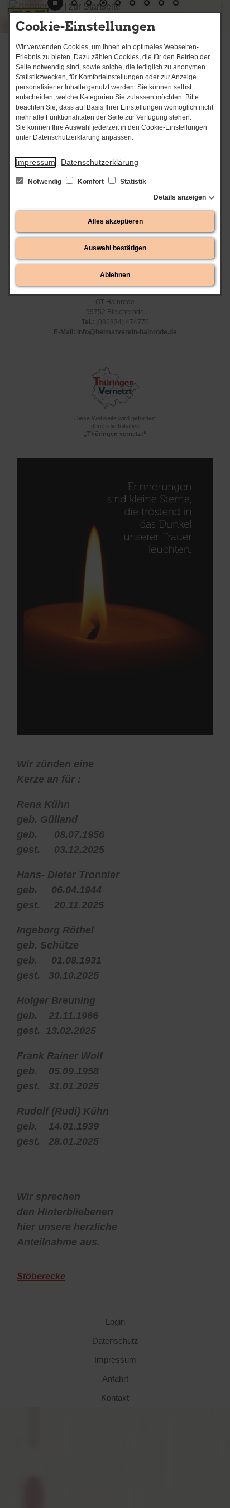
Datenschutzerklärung (99, 162)
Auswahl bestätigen (115, 248)
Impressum (35, 162)
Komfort (91, 182)
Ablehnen (115, 275)
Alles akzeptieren (115, 221)
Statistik (132, 182)
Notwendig (44, 182)
